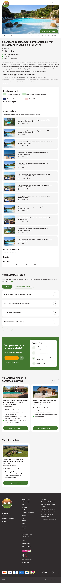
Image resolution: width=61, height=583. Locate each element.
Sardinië (24, 520)
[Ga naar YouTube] (57, 572)
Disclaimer (56, 579)
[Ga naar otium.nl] (25, 562)
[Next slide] (57, 381)
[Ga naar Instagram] (42, 572)
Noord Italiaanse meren (28, 512)
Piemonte (24, 515)
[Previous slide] (53, 381)
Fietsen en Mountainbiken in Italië (48, 505)
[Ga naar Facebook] (46, 572)
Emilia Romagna (26, 501)
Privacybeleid (48, 579)
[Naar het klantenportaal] (52, 2)
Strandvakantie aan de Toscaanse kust (47, 515)
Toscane (24, 526)
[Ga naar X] (49, 572)
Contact (4, 521)
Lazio (23, 504)
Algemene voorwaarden (8, 518)
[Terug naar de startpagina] (6, 4)
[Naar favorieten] (48, 2)
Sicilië (23, 523)
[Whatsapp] (22, 358)
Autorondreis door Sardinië (48, 519)
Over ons (4, 515)
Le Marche (24, 507)
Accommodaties (10, 35)
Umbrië (24, 528)
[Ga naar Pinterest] (53, 572)
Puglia (23, 518)
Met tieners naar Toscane (48, 509)
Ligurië (23, 510)
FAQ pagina (10, 281)
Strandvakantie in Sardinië (48, 511)
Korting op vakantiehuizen (48, 501)
